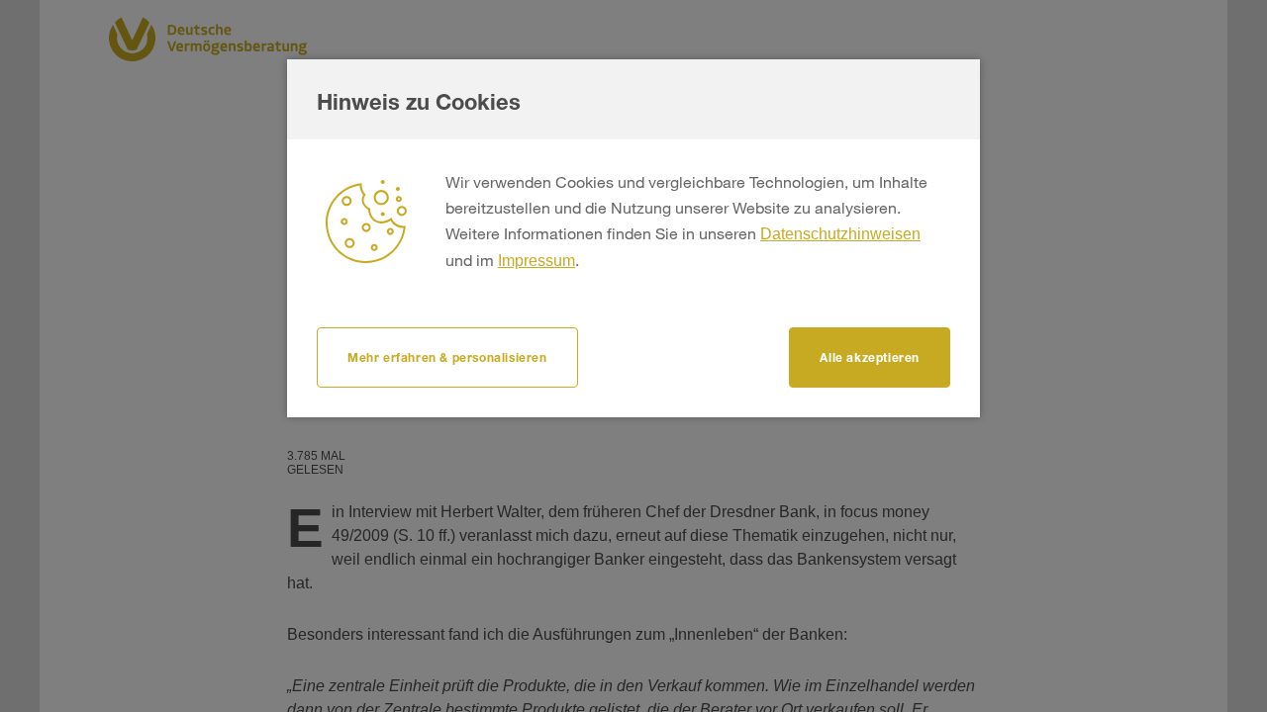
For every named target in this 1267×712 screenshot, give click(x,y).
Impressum (536, 260)
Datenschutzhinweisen (840, 233)
